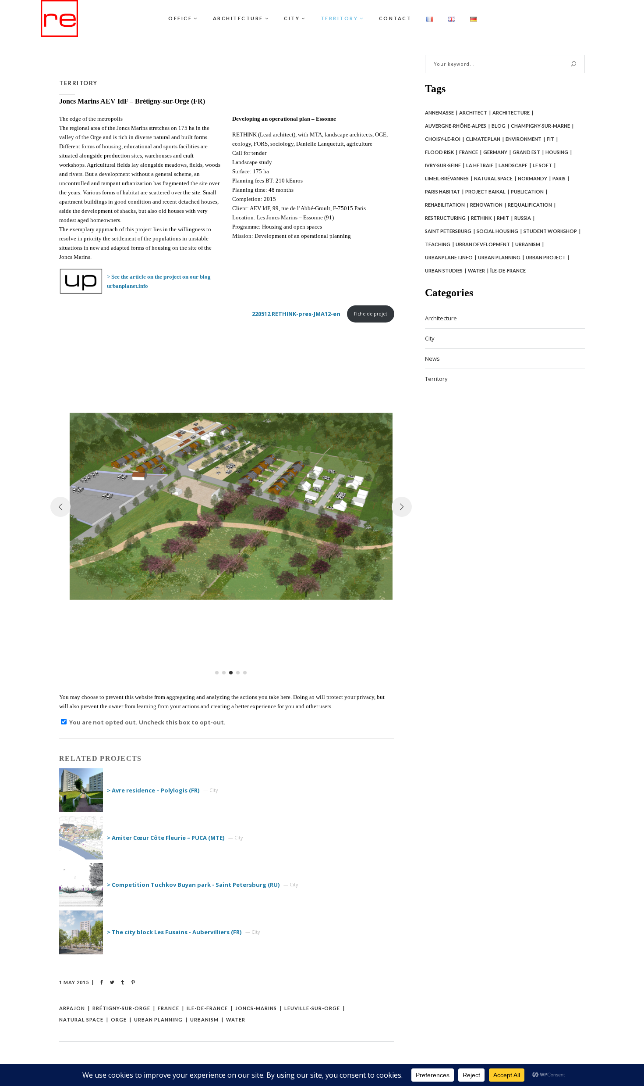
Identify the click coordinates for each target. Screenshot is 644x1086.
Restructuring (445, 218)
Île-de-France (207, 1008)
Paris (559, 178)
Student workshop (550, 231)
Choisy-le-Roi (442, 139)
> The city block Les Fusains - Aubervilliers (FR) (174, 932)
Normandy (532, 178)
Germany (495, 152)
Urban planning (158, 1019)
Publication (527, 191)
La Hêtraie (479, 165)
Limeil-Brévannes (447, 178)
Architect (473, 112)
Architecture (511, 112)
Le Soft (542, 165)
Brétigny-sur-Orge (121, 1008)
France (168, 1008)
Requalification (530, 205)
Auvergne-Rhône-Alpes (455, 126)
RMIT (503, 218)
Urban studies (444, 270)
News (432, 358)
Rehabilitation (445, 205)
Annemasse (439, 112)
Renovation (486, 205)
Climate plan (483, 139)
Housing (556, 152)
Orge (119, 1019)
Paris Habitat (442, 191)
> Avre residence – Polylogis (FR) (153, 790)
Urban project (546, 257)
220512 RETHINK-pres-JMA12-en (296, 314)
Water (235, 1019)
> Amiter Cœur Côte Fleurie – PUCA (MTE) (165, 838)
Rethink (481, 218)
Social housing (497, 231)
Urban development (483, 244)
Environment (523, 139)
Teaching (437, 244)
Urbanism (204, 1019)
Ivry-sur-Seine (443, 165)
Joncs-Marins (256, 1008)
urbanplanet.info (449, 257)
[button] (217, 672)
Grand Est (526, 152)
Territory (78, 82)
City (430, 338)
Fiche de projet (370, 314)
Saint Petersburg (448, 231)
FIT (550, 139)
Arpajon (72, 1008)
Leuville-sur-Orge (312, 1008)
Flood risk (439, 152)
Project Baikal (485, 191)
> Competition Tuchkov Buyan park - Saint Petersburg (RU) (193, 885)
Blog (499, 126)
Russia (522, 218)
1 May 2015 (74, 982)
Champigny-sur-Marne (540, 126)
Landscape (513, 165)
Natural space (81, 1019)
